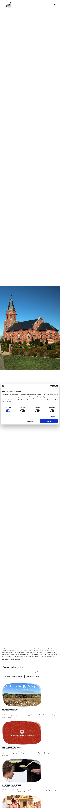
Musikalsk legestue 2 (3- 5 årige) (13, 676)
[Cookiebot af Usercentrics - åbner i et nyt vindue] (51, 386)
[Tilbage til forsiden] (9, 4)
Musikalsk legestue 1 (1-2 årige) (32, 672)
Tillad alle (49, 421)
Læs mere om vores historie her (11, 659)
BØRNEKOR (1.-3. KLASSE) (32, 676)
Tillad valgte (30, 421)
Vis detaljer (52, 416)
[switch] (22, 410)
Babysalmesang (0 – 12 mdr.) (11, 672)
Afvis (11, 421)
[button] (54, 4)
